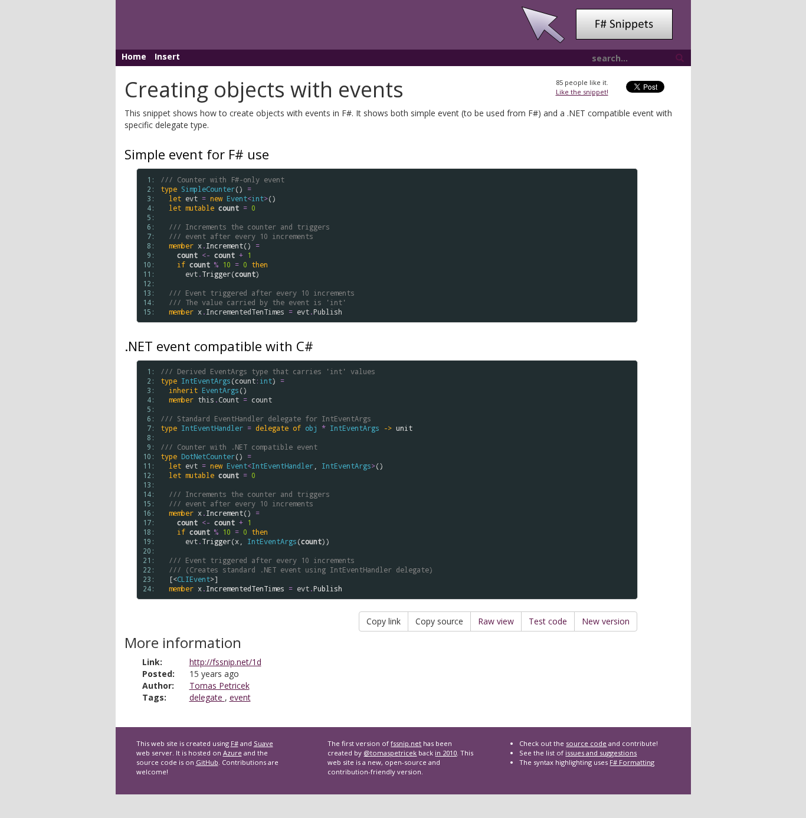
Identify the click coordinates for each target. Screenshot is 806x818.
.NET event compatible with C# (218, 346)
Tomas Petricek (219, 685)
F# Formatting (632, 762)
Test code (548, 621)
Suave (263, 743)
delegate (207, 697)
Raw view (496, 621)
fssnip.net (406, 743)
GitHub (207, 762)
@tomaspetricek (390, 752)
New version (606, 621)
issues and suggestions (601, 752)
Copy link (383, 621)
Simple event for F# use (196, 154)
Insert (167, 56)
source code (586, 743)
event (240, 697)
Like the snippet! (582, 91)
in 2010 (446, 752)
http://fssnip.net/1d (225, 662)
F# (234, 743)
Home (134, 56)
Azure (232, 752)
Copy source (439, 621)
